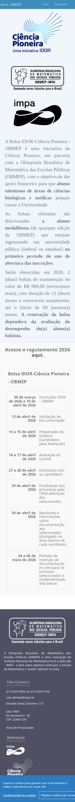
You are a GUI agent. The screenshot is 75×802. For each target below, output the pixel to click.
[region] (37, 788)
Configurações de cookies (19, 795)
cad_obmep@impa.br (20, 697)
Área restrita (61, 4)
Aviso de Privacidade (20, 727)
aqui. (38, 355)
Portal (45, 4)
